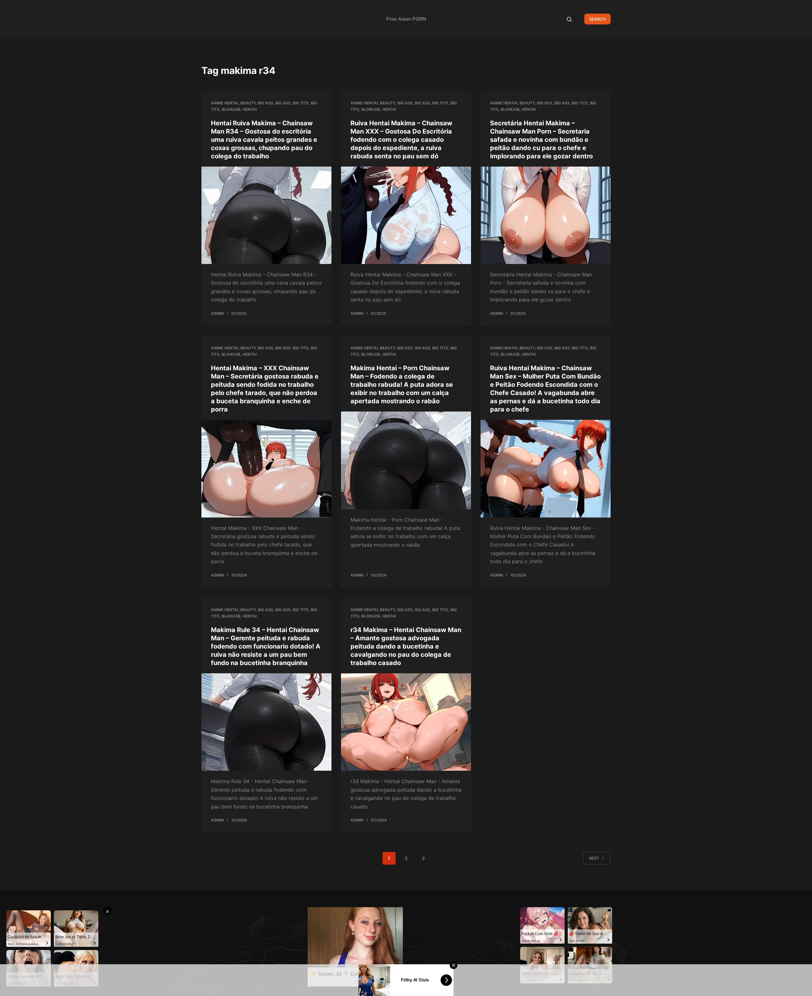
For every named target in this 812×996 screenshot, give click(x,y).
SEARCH (597, 19)
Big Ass (265, 103)
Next (594, 858)
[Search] (569, 19)
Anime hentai (224, 103)
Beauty (248, 103)
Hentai (250, 109)
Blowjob (231, 109)
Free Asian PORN (406, 19)
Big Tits (301, 103)
